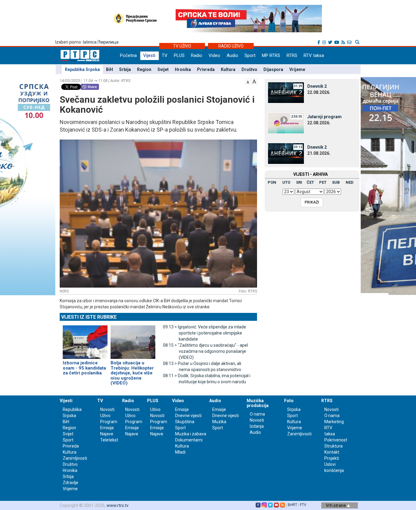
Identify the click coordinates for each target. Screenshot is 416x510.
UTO (286, 182)
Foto (289, 400)
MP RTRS (271, 55)
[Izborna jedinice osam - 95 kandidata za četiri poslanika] (85, 339)
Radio (196, 55)
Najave (106, 433)
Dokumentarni (189, 439)
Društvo (249, 69)
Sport (250, 55)
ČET (310, 182)
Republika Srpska (82, 69)
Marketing (334, 421)
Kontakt (331, 452)
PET (322, 182)
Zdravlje (70, 482)
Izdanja (257, 426)
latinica (90, 42)
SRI (299, 182)
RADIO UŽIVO (231, 46)
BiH (109, 69)
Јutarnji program (324, 116)
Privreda (206, 69)
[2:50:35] (286, 122)
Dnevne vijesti (188, 415)
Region (144, 69)
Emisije (107, 427)
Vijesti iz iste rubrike (89, 317)
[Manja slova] (248, 81)
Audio (232, 55)
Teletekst (109, 439)
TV (164, 55)
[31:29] (286, 92)
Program (108, 421)
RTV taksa (314, 55)
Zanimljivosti (75, 458)
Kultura (228, 69)
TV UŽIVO (182, 46)
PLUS (179, 55)
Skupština (184, 421)
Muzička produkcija (258, 403)
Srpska (294, 409)
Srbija (125, 69)
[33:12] (286, 153)
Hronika (183, 69)
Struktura (333, 446)
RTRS (292, 55)
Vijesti (149, 55)
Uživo (105, 415)
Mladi (180, 452)
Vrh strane (336, 505)
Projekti (331, 458)
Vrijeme (297, 69)
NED (350, 182)
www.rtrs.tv (118, 505)
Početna (128, 55)
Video (214, 55)
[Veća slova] (254, 81)
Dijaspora (273, 69)
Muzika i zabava (190, 433)
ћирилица (108, 42)
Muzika (219, 421)
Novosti (107, 409)
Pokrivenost (335, 439)
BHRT (292, 505)
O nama (257, 414)
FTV (303, 505)
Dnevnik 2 (317, 86)
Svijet (163, 69)
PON (272, 182)
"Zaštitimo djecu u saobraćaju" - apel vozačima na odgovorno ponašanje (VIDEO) (205, 351)
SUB (336, 182)
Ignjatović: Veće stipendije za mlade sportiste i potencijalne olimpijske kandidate (204, 333)
